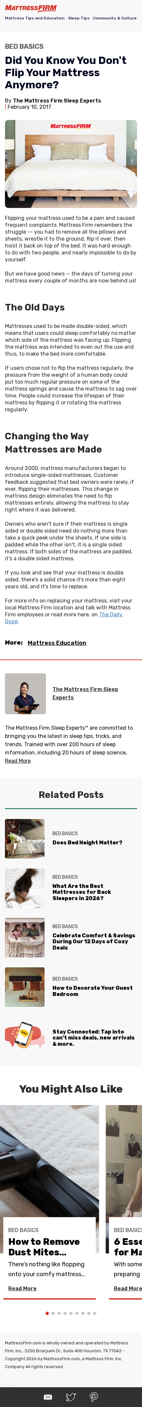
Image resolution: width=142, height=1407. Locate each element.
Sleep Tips (78, 18)
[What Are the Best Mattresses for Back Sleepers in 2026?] (25, 888)
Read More (22, 1288)
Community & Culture (115, 18)
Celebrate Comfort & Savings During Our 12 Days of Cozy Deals (94, 941)
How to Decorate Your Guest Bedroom (93, 991)
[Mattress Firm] (31, 8)
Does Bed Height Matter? (88, 842)
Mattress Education (57, 643)
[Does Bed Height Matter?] (25, 839)
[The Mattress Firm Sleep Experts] (25, 693)
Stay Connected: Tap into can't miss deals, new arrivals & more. (94, 1038)
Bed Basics (24, 46)
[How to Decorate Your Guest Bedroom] (25, 987)
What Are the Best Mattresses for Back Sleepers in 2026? (82, 892)
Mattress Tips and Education (35, 18)
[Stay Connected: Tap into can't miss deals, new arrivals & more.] (25, 1036)
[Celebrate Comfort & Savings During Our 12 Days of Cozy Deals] (25, 937)
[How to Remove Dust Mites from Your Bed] (49, 1179)
